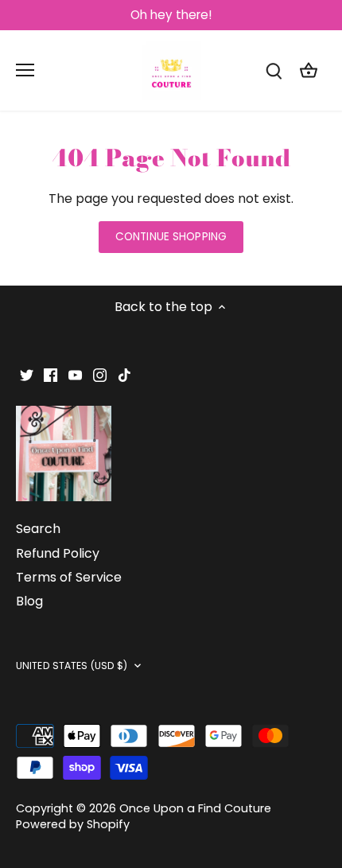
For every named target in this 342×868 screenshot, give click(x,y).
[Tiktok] (124, 374)
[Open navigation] (25, 70)
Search (38, 529)
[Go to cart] (308, 70)
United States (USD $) (72, 666)
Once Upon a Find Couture (195, 808)
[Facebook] (50, 374)
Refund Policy (57, 553)
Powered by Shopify (73, 824)
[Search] (273, 70)
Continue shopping (171, 236)
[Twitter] (26, 374)
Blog (29, 601)
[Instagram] (100, 374)
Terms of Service (69, 577)
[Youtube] (75, 374)
